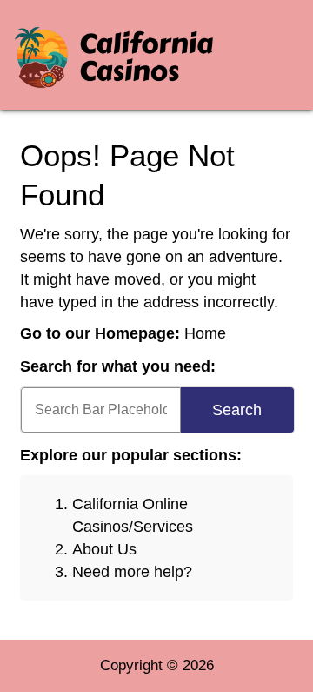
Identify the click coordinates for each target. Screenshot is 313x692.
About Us (104, 549)
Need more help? (132, 572)
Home (205, 333)
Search (237, 410)
